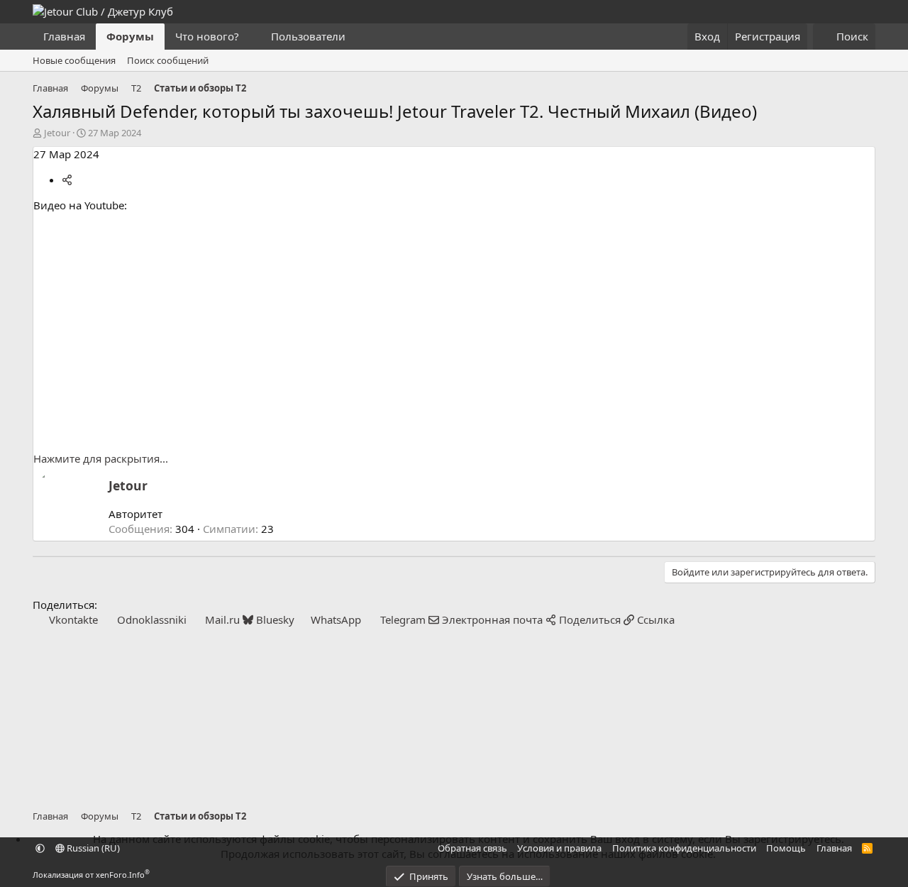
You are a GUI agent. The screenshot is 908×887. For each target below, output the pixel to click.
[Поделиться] (67, 179)
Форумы (130, 36)
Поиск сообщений (168, 60)
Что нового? (207, 36)
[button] (250, 36)
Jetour (57, 132)
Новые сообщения (74, 60)
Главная (64, 36)
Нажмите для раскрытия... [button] (100, 458)
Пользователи (308, 36)
